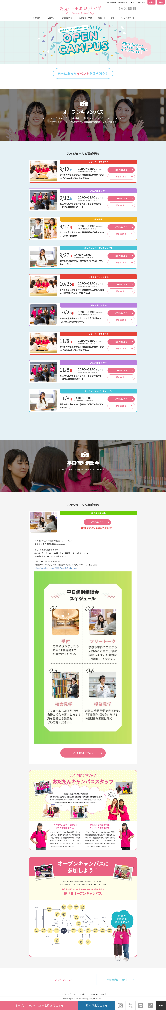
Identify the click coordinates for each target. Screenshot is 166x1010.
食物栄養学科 (67, 18)
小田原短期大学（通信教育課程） (116, 2)
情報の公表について (97, 994)
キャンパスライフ (127, 18)
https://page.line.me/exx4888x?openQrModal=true (55, 568)
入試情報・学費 (85, 18)
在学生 (151, 2)
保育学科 (51, 18)
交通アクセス (141, 2)
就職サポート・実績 (106, 18)
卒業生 (161, 2)
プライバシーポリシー (81, 994)
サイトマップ (66, 994)
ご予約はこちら (121, 170)
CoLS (132, 2)
